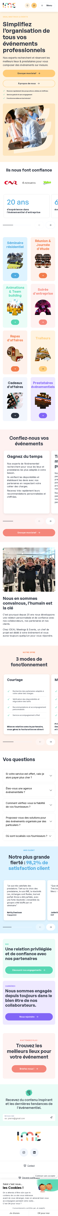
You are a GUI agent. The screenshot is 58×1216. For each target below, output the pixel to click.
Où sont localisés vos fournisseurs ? (26, 835)
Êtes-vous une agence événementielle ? (19, 790)
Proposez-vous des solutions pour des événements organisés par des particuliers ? (26, 821)
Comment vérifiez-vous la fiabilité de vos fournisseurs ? (25, 805)
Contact (31, 1165)
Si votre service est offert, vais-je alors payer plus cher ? (25, 775)
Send (51, 1117)
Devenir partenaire (31, 1177)
